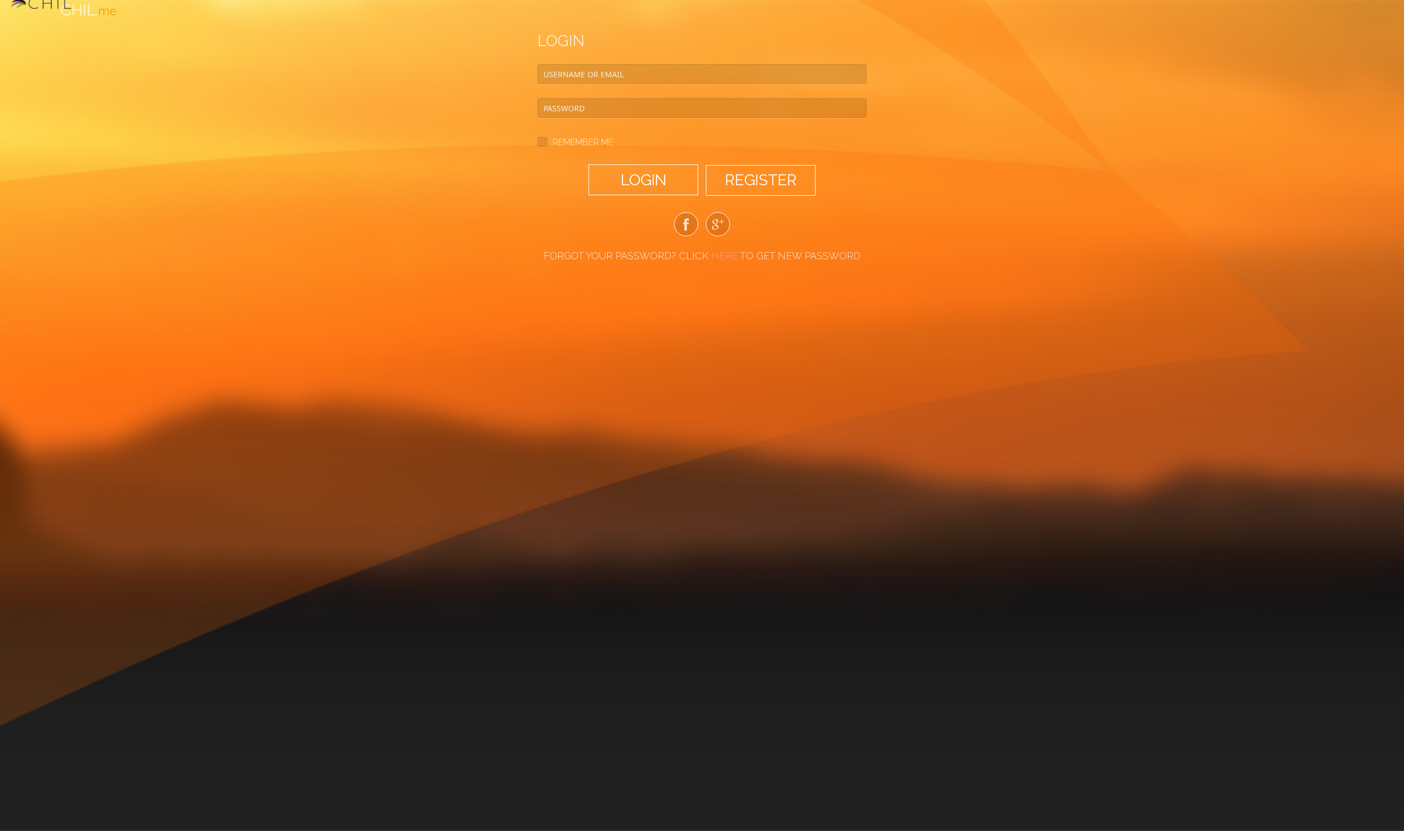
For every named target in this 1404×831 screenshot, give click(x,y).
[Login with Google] (718, 226)
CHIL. (88, 10)
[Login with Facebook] (686, 226)
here (724, 255)
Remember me (583, 142)
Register (761, 180)
